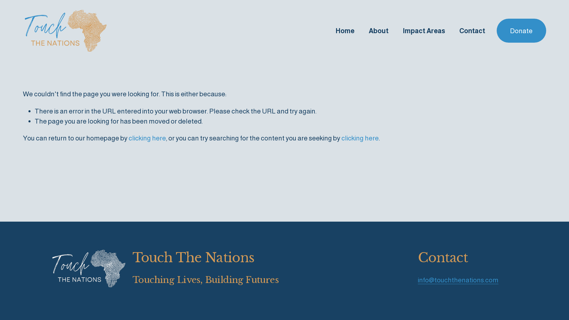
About (379, 31)
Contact (472, 31)
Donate (521, 31)
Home (344, 31)
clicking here (147, 138)
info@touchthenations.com (458, 280)
